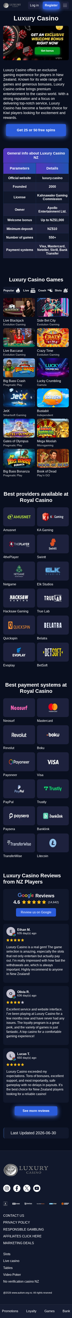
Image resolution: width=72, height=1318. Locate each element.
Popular (8, 290)
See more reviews (36, 1110)
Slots (58, 290)
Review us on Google (36, 912)
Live (26, 290)
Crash (42, 290)
